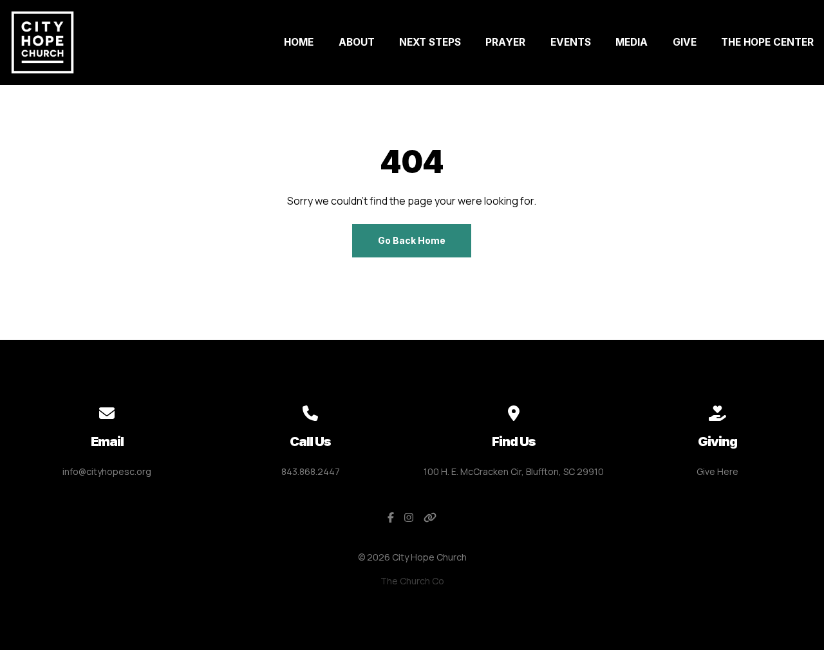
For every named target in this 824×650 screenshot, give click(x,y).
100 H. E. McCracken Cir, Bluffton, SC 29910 (514, 471)
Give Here (717, 471)
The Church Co (412, 581)
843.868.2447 (310, 471)
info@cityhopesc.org (106, 471)
